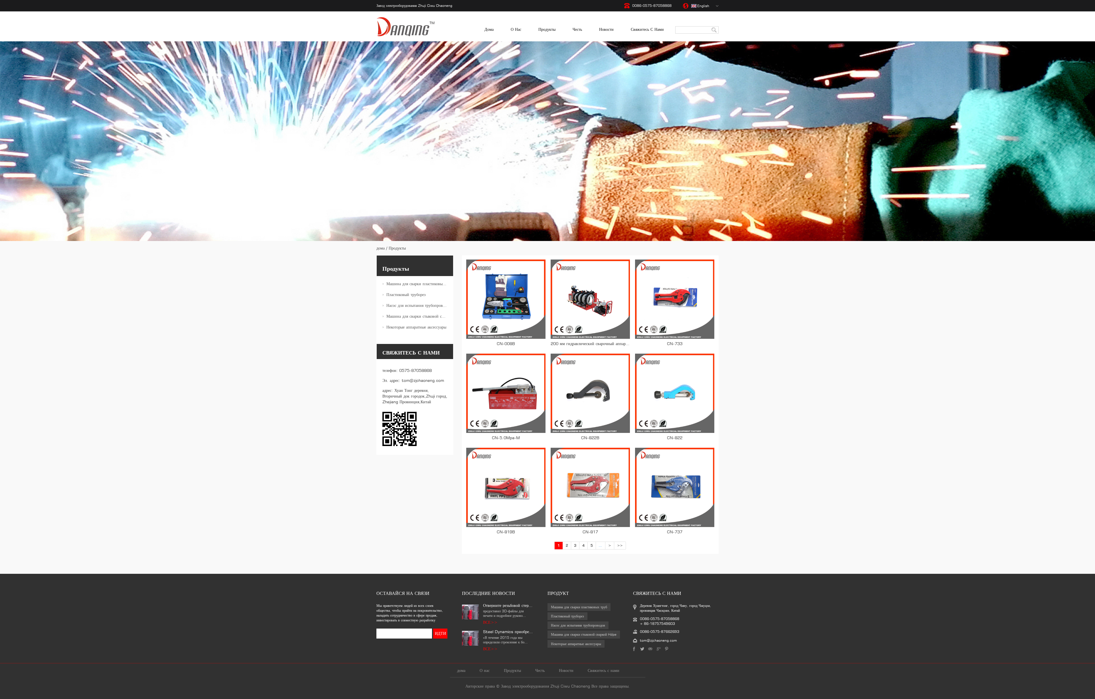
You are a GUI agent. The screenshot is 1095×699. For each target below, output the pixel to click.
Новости (606, 29)
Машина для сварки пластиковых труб (419, 283)
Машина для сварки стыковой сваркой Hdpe (419, 316)
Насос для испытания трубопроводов (418, 305)
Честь (577, 29)
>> (620, 545)
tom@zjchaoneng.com (423, 380)
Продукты (546, 29)
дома (489, 29)
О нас (516, 29)
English (703, 6)
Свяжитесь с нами (647, 29)
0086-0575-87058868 (652, 5)
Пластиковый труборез (406, 294)
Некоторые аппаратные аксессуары (416, 327)
